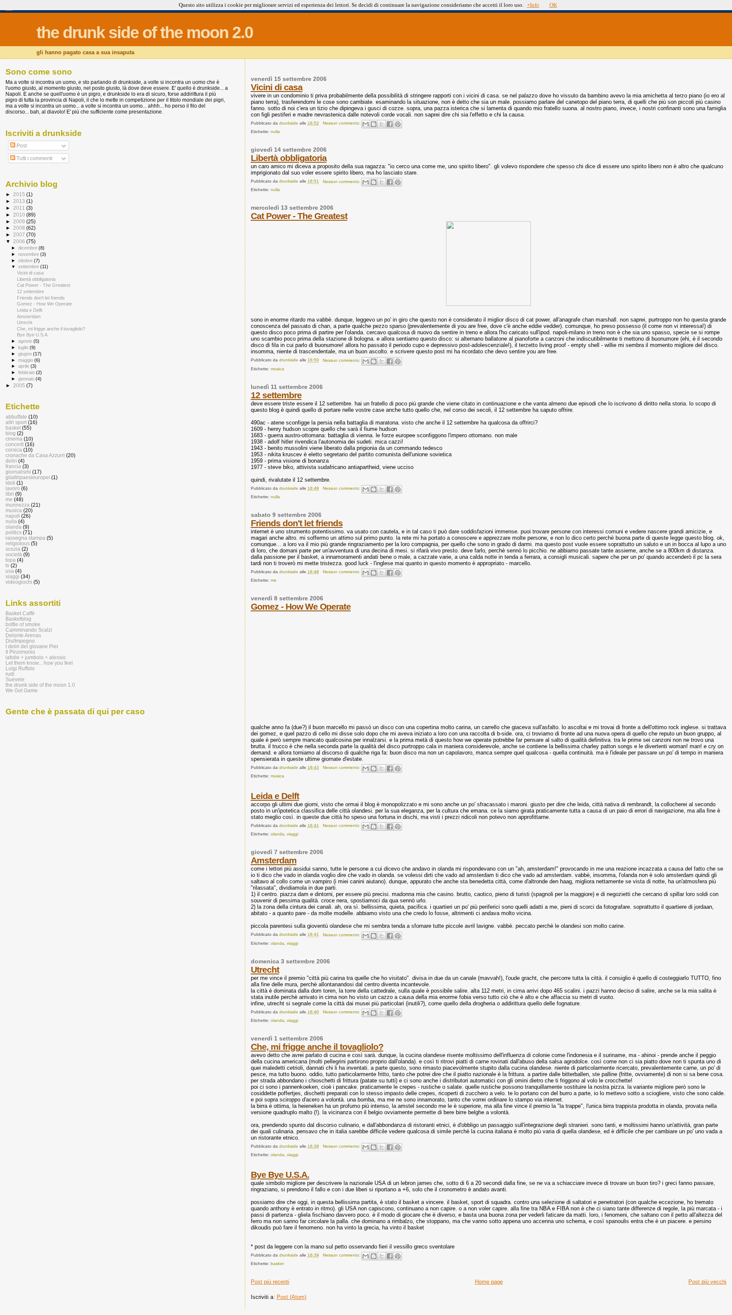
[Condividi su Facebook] (389, 124)
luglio (24, 347)
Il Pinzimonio (20, 652)
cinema (14, 438)
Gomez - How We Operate (301, 606)
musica (277, 368)
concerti (15, 444)
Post (21, 146)
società (14, 554)
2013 (19, 201)
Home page (489, 1282)
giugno (25, 353)
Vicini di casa (276, 87)
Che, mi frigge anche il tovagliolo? (317, 1046)
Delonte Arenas (23, 635)
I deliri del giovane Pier (32, 646)
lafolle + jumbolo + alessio (36, 657)
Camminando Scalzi (29, 630)
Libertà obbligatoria (289, 158)
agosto (25, 341)
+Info (533, 5)
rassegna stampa (25, 538)
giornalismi (18, 471)
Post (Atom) (291, 1297)
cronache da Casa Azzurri (35, 455)
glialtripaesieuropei (28, 477)
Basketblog (18, 618)
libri (10, 494)
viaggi (292, 834)
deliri (11, 460)
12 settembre (276, 395)
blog (11, 433)
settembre (29, 266)
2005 (19, 385)
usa (10, 571)
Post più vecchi (707, 1282)
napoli (13, 516)
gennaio (27, 378)
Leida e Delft (275, 796)
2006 (19, 241)
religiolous (18, 543)
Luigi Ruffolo (20, 668)
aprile (24, 366)
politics (14, 532)
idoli (10, 482)
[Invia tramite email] (365, 124)
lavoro (13, 488)
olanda (277, 834)
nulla (275, 131)
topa (11, 560)
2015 (19, 194)
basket (277, 1263)
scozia (13, 549)
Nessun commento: (342, 123)
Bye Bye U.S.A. (280, 1174)
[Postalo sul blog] (373, 124)
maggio (26, 360)
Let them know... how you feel (39, 663)
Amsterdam (274, 860)
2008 (19, 227)
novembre (29, 254)
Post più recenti (270, 1282)
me (274, 580)
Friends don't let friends (297, 523)
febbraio (27, 372)
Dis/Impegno (20, 641)
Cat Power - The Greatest (299, 216)
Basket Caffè (20, 613)
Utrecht (265, 969)
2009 (19, 221)
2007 (19, 234)
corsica (14, 449)
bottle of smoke (23, 624)
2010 (19, 214)
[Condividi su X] (381, 124)
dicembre (28, 247)
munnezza (18, 505)
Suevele (15, 679)
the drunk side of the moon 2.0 (144, 32)
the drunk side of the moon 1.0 (40, 685)
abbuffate (16, 416)
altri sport (16, 422)
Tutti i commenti (34, 158)
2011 (19, 208)
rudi (10, 674)
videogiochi (19, 582)
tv (7, 565)
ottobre (26, 260)
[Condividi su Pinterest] (398, 124)
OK (553, 5)
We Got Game (22, 690)
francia (13, 466)
